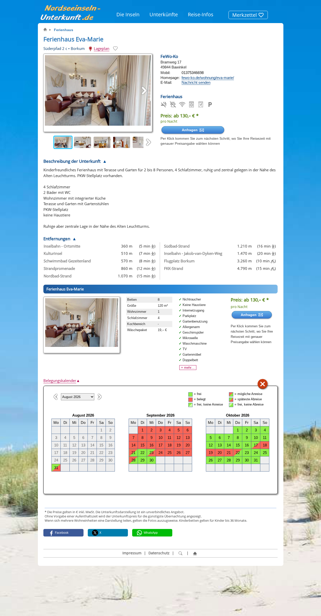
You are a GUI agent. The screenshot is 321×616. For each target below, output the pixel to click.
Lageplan (101, 48)
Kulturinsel (53, 253)
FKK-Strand (173, 268)
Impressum (131, 553)
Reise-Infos (200, 14)
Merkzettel (245, 15)
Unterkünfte (163, 14)
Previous (48, 142)
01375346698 (193, 72)
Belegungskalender (61, 380)
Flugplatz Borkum (179, 260)
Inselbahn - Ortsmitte (62, 246)
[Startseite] (195, 553)
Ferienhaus (63, 30)
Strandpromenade (59, 268)
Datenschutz (159, 553)
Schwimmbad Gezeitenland (67, 260)
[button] (63, 532)
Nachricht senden (196, 82)
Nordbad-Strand (57, 275)
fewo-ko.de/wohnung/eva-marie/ (208, 77)
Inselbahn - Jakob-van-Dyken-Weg (193, 253)
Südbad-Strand (177, 246)
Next (148, 142)
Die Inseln (127, 14)
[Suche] (180, 553)
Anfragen (191, 130)
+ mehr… (188, 367)
